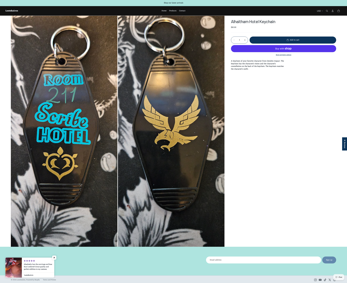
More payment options (283, 55)
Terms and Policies (49, 279)
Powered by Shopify (33, 279)
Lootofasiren (21, 279)
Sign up (329, 260)
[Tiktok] (325, 280)
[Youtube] (320, 280)
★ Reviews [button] (344, 143)
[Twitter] (329, 280)
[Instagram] (315, 280)
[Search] (327, 11)
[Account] (333, 11)
